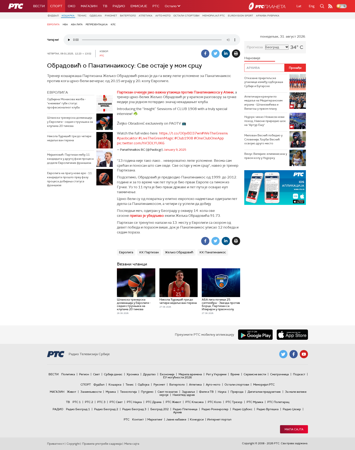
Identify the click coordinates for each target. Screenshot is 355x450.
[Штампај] (236, 53)
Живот (71, 392)
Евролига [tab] (57, 92)
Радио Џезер (292, 409)
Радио (119, 6)
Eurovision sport (240, 15)
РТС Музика (255, 402)
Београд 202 (159, 409)
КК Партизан (149, 252)
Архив (177, 412)
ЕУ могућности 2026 (177, 377)
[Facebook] (205, 53)
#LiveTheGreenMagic (156, 138)
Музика (111, 392)
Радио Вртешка (268, 409)
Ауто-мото (163, 15)
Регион (84, 374)
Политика (68, 374)
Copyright (73, 443)
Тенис (82, 15)
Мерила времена (190, 374)
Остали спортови (186, 15)
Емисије (138, 6)
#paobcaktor (127, 138)
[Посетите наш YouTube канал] (304, 354)
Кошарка (68, 15)
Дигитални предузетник (264, 392)
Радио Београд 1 (78, 409)
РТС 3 (101, 402)
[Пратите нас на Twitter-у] (283, 354)
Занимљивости (90, 392)
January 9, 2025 (174, 150)
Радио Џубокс (242, 409)
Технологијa (128, 392)
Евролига (53, 24)
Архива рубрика (267, 15)
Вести (39, 6)
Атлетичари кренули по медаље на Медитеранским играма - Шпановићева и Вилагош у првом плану (263, 102)
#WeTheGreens (215, 133)
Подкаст (299, 374)
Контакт (138, 419)
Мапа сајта (294, 429)
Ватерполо (128, 15)
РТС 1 (77, 402)
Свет (96, 374)
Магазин (89, 6)
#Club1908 (183, 138)
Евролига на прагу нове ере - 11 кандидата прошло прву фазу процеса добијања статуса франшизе (69, 179)
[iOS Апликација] (275, 187)
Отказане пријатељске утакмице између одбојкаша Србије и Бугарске (263, 82)
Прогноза (255, 47)
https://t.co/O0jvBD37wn (180, 133)
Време (235, 374)
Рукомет (111, 15)
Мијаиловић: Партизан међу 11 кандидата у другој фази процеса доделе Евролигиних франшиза (70, 158)
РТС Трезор (234, 402)
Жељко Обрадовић (179, 252)
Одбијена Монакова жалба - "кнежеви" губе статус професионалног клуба (66, 103)
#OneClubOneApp (209, 138)
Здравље (188, 392)
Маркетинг (155, 419)
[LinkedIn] (226, 53)
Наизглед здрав (184, 395)
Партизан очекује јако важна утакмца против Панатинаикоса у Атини (175, 92)
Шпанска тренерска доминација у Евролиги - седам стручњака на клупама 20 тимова (70, 121)
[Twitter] (215, 53)
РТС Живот (173, 402)
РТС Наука (134, 402)
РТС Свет (116, 402)
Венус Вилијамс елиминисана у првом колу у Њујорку (265, 156)
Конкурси (197, 419)
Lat (298, 6)
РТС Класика (194, 402)
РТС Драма (153, 402)
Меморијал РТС (213, 15)
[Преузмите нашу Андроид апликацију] (255, 334)
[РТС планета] (267, 6)
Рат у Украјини (216, 374)
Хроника (133, 374)
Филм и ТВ (206, 392)
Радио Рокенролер (215, 409)
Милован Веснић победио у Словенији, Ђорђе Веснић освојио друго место (263, 139)
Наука (222, 392)
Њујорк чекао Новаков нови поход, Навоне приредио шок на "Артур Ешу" (265, 121)
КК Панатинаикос (212, 252)
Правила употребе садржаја (102, 443)
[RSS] (330, 6)
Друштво (149, 374)
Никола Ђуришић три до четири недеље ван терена (69, 138)
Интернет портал (219, 419)
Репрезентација (97, 24)
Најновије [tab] (252, 58)
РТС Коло (214, 402)
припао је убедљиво (147, 215)
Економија (167, 374)
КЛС (113, 24)
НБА (65, 24)
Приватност (55, 443)
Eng (312, 6)
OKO (71, 6)
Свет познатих (168, 392)
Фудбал (53, 15)
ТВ (105, 6)
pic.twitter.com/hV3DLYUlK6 (141, 143)
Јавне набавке (176, 419)
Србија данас (113, 374)
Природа (237, 392)
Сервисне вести (255, 374)
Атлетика (145, 15)
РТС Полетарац (278, 402)
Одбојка (96, 15)
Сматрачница (279, 374)
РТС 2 (89, 402)
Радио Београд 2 (106, 409)
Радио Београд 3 (134, 409)
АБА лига (77, 24)
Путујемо (147, 392)
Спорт (56, 6)
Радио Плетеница (185, 409)
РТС (155, 6)
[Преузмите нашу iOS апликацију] (292, 334)
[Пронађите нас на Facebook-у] (293, 354)
